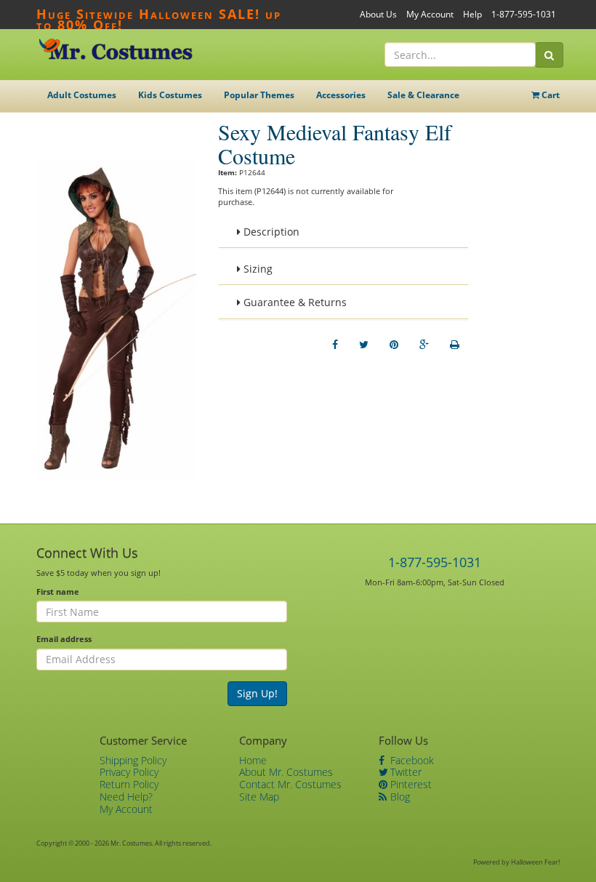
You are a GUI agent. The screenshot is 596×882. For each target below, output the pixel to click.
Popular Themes (259, 95)
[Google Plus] (424, 344)
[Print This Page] (454, 344)
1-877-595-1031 (523, 14)
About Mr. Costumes (286, 772)
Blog (398, 796)
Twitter (404, 772)
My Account (430, 14)
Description (270, 231)
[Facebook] (335, 344)
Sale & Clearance (423, 95)
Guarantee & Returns (294, 302)
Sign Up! (257, 693)
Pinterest (409, 784)
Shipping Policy (133, 760)
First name (57, 591)
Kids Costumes (170, 95)
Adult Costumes (81, 95)
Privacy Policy (129, 772)
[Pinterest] (394, 344)
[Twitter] (364, 344)
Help (472, 14)
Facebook (410, 760)
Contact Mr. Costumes (290, 784)
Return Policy (129, 784)
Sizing (257, 269)
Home (253, 760)
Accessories (341, 95)
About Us (378, 14)
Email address (64, 638)
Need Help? (126, 796)
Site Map (259, 796)
